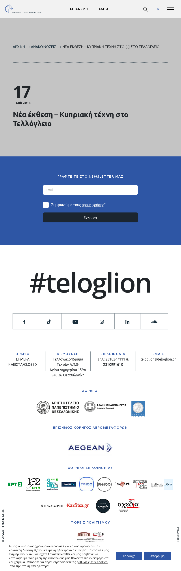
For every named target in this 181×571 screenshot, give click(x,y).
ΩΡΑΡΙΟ (22, 354)
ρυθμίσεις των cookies (92, 562)
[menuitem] (156, 9)
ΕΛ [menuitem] (157, 9)
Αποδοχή (129, 556)
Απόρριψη (157, 556)
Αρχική (19, 47)
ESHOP (105, 9)
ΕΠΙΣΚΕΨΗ (79, 9)
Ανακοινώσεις (43, 47)
